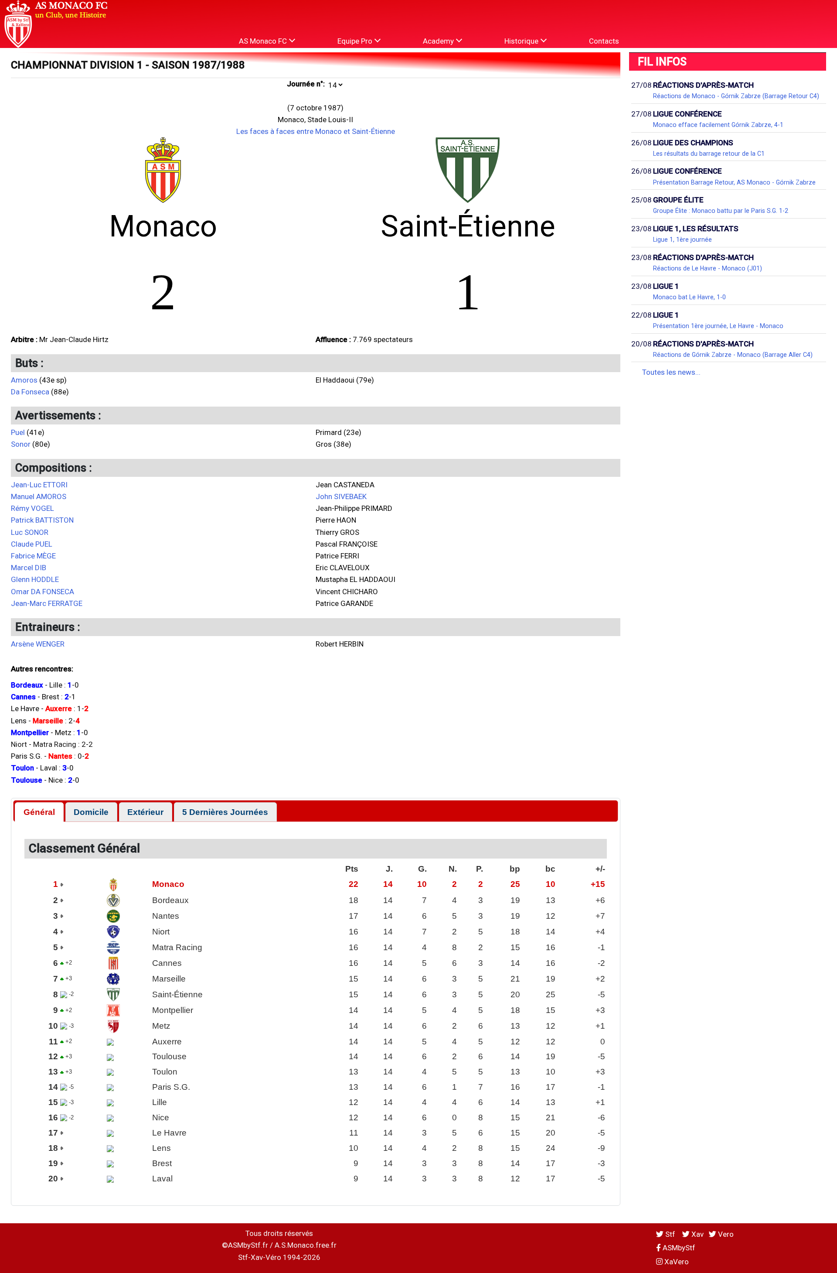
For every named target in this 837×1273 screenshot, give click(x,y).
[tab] (39, 812)
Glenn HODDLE (35, 579)
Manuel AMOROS (38, 496)
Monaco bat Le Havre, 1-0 (689, 297)
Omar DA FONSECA (42, 591)
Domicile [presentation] (91, 812)
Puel (18, 432)
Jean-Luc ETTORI (39, 484)
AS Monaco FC (264, 41)
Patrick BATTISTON (42, 520)
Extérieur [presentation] (145, 812)
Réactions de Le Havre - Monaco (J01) (707, 268)
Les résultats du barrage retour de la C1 (709, 153)
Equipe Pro (355, 41)
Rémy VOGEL (32, 508)
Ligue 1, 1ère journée (682, 239)
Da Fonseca (30, 391)
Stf (670, 1234)
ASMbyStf (678, 1247)
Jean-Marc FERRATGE (46, 603)
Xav (697, 1234)
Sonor (21, 444)
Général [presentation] (39, 812)
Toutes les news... (671, 372)
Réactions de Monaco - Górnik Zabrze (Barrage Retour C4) (736, 95)
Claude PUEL (31, 544)
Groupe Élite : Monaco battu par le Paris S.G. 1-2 (720, 210)
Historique (522, 41)
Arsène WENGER (38, 644)
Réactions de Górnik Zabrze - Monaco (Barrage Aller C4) (733, 354)
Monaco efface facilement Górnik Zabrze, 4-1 (718, 124)
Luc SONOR (29, 532)
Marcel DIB (28, 567)
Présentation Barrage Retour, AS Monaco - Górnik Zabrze (734, 182)
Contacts (604, 41)
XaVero (676, 1261)
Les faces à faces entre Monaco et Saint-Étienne (315, 131)
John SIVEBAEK (341, 496)
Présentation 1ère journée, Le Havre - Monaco (718, 325)
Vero (725, 1234)
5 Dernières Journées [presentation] (225, 812)
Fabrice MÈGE (33, 555)
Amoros (24, 380)
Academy (439, 41)
